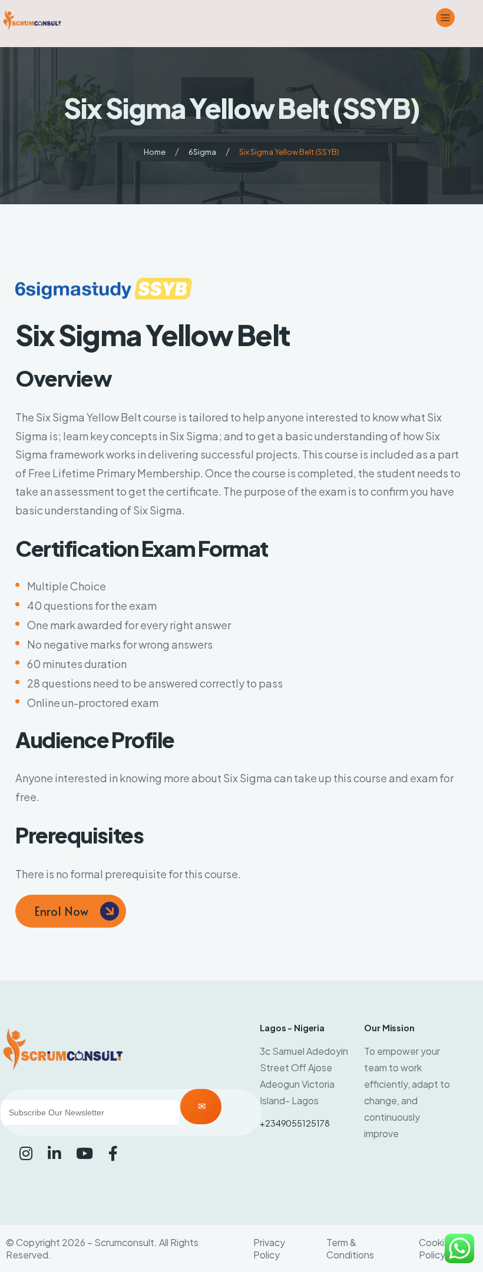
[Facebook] (113, 1153)
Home (155, 152)
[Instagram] (25, 1153)
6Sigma (202, 152)
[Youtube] (84, 1153)
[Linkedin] (54, 1153)
